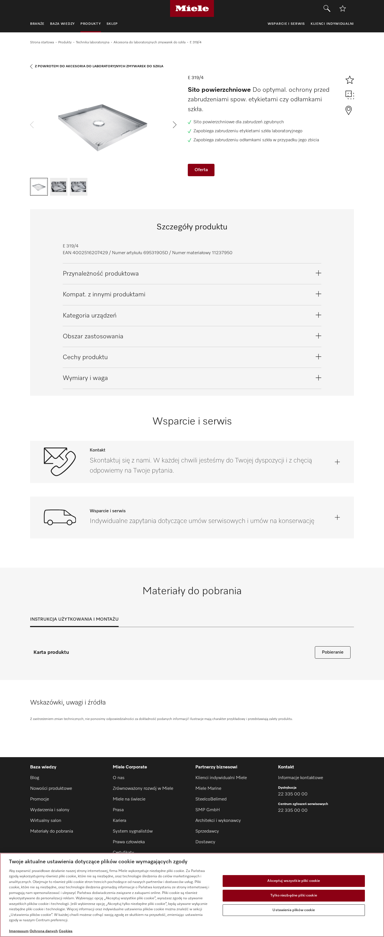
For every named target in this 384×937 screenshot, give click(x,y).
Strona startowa (42, 42)
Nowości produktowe (51, 788)
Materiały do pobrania (51, 831)
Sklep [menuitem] (112, 24)
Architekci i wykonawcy (218, 821)
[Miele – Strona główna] (192, 8)
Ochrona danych (44, 931)
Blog (34, 778)
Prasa (118, 810)
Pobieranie (333, 652)
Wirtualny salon (45, 821)
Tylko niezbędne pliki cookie (293, 895)
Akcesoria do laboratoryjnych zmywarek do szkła (150, 42)
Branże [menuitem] (37, 24)
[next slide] (175, 124)
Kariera (119, 821)
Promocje (39, 799)
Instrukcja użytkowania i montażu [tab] (74, 619)
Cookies (66, 931)
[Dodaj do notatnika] (342, 8)
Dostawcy (205, 842)
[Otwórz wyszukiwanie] (326, 8)
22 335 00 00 (293, 794)
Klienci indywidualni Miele (221, 778)
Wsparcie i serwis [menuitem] (286, 24)
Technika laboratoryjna (92, 42)
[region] (192, 895)
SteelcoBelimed (211, 799)
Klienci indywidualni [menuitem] (332, 24)
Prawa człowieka (129, 842)
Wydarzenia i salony (49, 810)
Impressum (19, 931)
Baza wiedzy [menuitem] (62, 24)
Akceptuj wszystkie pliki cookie (293, 881)
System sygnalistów (133, 831)
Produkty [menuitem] (90, 24)
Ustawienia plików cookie (293, 910)
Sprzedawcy (207, 831)
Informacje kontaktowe (300, 778)
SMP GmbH (207, 810)
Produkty (65, 42)
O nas (119, 778)
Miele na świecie (129, 799)
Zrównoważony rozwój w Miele (143, 788)
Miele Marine (208, 788)
